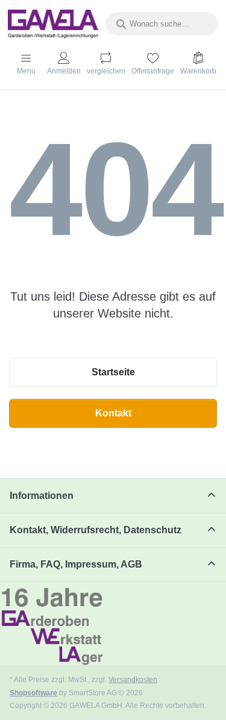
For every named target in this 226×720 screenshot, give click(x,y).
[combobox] (161, 24)
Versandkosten (132, 679)
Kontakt (113, 413)
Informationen (42, 495)
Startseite (113, 372)
